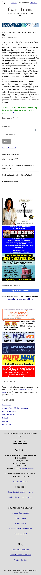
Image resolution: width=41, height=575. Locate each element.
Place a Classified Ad (20, 513)
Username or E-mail (10, 118)
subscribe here (13, 113)
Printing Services (20, 560)
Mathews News (8, 414)
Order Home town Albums (20, 555)
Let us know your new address (20, 299)
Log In (14, 2)
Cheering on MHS (10, 159)
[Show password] (35, 130)
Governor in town (10, 181)
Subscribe (33, 2)
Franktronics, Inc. (24, 572)
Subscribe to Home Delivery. (20, 497)
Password (6, 126)
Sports (5, 421)
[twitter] (15, 442)
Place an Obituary (20, 523)
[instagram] (25, 442)
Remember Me (10, 135)
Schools (5, 418)
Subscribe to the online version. (20, 492)
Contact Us (6, 424)
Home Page (6, 405)
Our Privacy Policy (20, 481)
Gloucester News (9, 411)
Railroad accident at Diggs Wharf (17, 175)
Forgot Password (9, 148)
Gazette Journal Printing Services (15, 408)
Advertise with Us (20, 534)
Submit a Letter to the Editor (20, 528)
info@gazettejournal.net (24, 468)
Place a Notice (20, 518)
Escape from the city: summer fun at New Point (18, 167)
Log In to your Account (20, 291)
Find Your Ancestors (20, 549)
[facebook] (20, 442)
